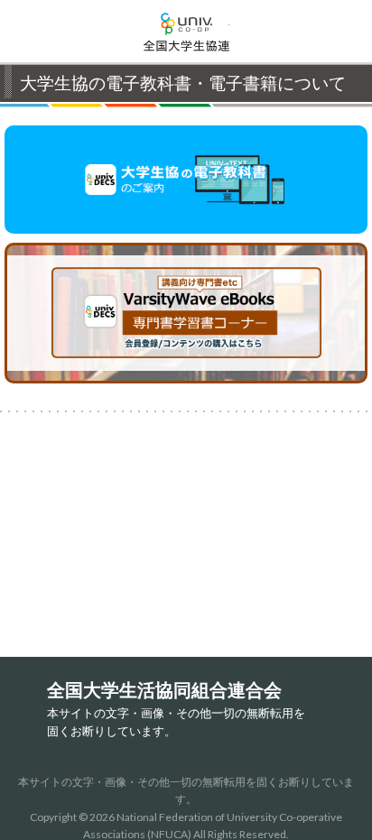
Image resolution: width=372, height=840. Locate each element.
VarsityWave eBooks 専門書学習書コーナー (366, 252)
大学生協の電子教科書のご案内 (186, 179)
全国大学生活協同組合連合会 (186, 32)
